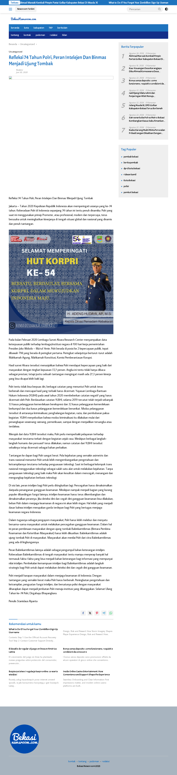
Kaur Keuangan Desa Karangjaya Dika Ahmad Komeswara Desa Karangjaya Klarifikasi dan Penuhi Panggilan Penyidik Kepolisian (145, 70)
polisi (126, 186)
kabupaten (39, 27)
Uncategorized (15, 51)
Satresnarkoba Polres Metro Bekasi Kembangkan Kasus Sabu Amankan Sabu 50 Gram (146, 119)
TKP (51, 27)
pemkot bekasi (131, 192)
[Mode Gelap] (166, 9)
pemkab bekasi (131, 156)
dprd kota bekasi (132, 168)
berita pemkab (131, 162)
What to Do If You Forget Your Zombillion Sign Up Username (125, 2)
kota (26, 27)
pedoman (40, 35)
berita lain (62, 27)
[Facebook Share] (83, 613)
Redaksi (19, 70)
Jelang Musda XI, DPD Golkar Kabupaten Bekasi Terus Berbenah (145, 107)
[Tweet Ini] (90, 613)
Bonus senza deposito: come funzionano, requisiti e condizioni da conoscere (88, 650)
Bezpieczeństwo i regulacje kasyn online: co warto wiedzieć (33, 673)
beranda (15, 27)
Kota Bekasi (129, 180)
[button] (159, 9)
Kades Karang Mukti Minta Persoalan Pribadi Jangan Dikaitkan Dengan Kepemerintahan (147, 132)
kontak (27, 35)
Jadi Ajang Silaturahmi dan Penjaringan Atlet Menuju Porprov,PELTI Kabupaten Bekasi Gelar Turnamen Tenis (145, 95)
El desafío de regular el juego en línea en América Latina (33, 650)
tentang (15, 35)
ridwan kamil (130, 174)
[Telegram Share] (103, 613)
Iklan (64, 35)
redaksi (53, 35)
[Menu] (11, 9)
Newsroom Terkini (25, 9)
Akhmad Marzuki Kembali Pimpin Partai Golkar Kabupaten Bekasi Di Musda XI (44, 2)
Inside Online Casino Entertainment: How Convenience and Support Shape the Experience (86, 673)
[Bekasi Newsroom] (23, 18)
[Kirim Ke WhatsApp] (110, 613)
